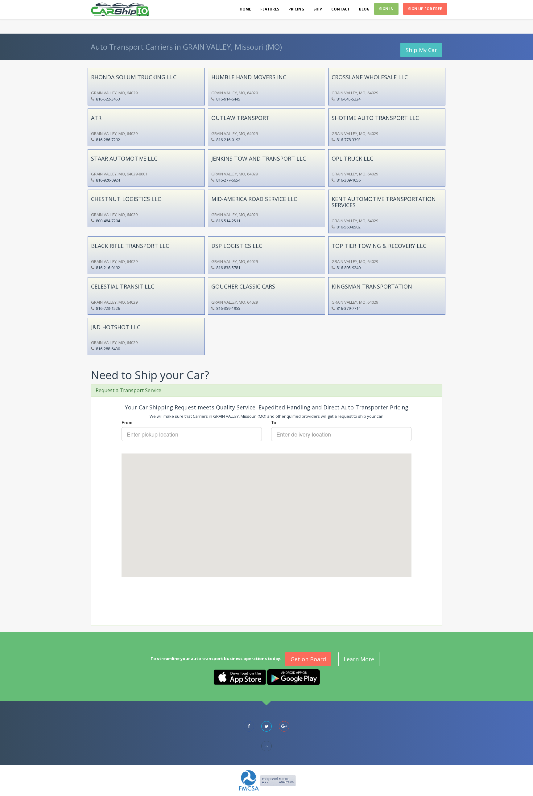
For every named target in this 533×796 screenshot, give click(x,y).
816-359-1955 (228, 308)
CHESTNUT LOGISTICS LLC (126, 199)
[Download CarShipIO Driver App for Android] (293, 676)
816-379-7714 (349, 308)
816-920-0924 (108, 180)
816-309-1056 (349, 180)
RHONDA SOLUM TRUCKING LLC (133, 77)
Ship (317, 9)
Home (245, 9)
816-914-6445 (228, 99)
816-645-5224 (349, 99)
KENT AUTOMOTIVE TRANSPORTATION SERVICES (384, 202)
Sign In (386, 8)
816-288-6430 (108, 348)
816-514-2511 (228, 221)
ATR (96, 117)
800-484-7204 (108, 221)
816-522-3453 (108, 99)
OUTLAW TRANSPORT (240, 117)
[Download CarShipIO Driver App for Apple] (239, 676)
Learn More (359, 659)
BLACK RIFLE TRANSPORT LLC (130, 245)
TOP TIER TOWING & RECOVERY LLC (379, 245)
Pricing (296, 9)
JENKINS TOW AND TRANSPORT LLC (258, 158)
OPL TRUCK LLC (352, 158)
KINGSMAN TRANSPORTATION (372, 286)
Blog (364, 9)
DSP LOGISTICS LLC (236, 245)
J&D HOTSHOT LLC (115, 327)
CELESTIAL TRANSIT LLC (122, 286)
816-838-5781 (228, 267)
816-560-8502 (349, 227)
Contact (340, 9)
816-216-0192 (228, 139)
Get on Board (308, 659)
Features (269, 9)
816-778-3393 (349, 139)
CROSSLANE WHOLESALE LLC (370, 77)
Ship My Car (421, 50)
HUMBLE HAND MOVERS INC (248, 77)
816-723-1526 (108, 308)
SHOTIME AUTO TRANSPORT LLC (375, 117)
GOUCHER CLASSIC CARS (243, 286)
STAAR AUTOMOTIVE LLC (124, 158)
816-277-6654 (228, 180)
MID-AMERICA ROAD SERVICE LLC (254, 199)
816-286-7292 (108, 139)
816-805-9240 (349, 267)
